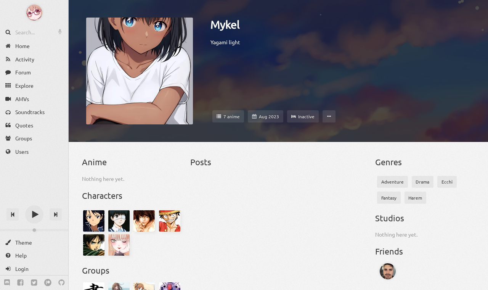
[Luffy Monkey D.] (170, 221)
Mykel (225, 24)
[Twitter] (34, 283)
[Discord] (7, 283)
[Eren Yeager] (94, 245)
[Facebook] (20, 283)
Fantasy (388, 198)
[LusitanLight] (389, 271)
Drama (422, 182)
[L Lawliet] (144, 221)
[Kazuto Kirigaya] (94, 221)
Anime (94, 162)
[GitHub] (61, 283)
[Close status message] (476, 284)
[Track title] (34, 201)
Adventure (392, 182)
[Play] (34, 214)
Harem (415, 198)
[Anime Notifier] (34, 13)
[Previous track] (12, 214)
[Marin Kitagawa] (119, 245)
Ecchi (447, 182)
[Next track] (56, 214)
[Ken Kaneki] (119, 221)
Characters (102, 195)
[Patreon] (47, 283)
